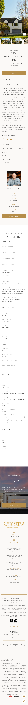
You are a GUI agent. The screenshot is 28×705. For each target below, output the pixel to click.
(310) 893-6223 (14, 558)
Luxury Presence (14, 637)
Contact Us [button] (14, 505)
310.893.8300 (14, 544)
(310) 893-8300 (14, 200)
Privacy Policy (20, 645)
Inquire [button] (14, 73)
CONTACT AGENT (14, 216)
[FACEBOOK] (10, 626)
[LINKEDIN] (17, 626)
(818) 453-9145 (14, 565)
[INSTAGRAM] (14, 626)
